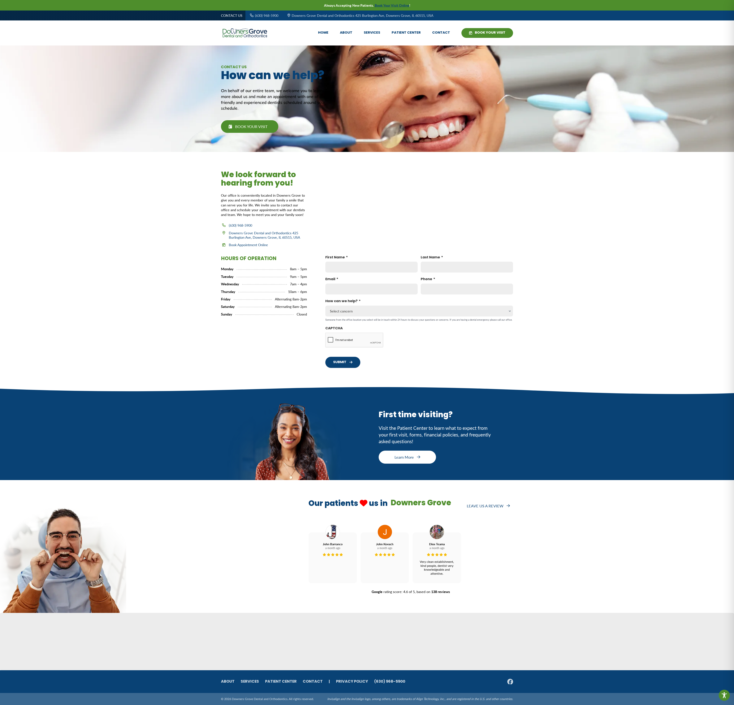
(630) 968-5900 (240, 225)
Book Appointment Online (248, 245)
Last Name (430, 257)
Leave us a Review (485, 506)
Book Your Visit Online (392, 5)
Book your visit (251, 126)
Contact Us (231, 15)
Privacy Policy (352, 682)
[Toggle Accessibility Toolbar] (724, 695)
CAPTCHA (334, 328)
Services (372, 33)
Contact (441, 33)
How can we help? (341, 301)
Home (323, 33)
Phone (426, 279)
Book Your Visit (490, 33)
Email (330, 279)
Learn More (404, 457)
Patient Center (406, 33)
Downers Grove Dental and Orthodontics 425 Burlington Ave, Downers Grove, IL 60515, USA (264, 235)
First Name (335, 257)
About (346, 33)
